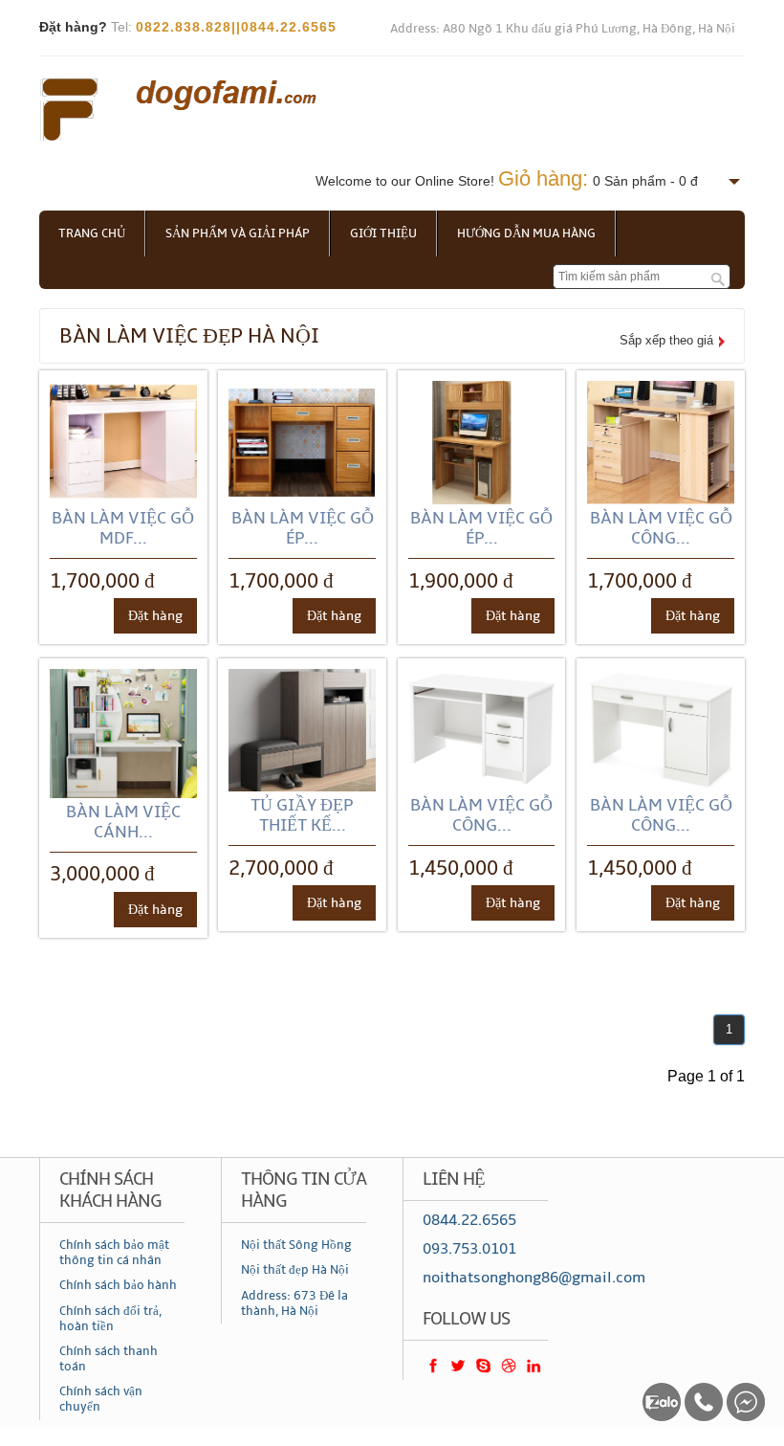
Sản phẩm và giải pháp (237, 233)
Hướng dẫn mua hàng (526, 233)
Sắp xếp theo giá (666, 340)
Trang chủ (91, 233)
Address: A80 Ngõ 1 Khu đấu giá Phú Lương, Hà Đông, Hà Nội (562, 28)
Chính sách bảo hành (118, 1285)
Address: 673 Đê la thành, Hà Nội (294, 1303)
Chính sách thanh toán (108, 1359)
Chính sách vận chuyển (100, 1399)
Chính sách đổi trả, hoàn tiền (110, 1318)
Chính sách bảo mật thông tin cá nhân (114, 1252)
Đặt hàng (155, 616)
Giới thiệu (383, 233)
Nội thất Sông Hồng (296, 1245)
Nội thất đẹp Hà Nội (295, 1270)
